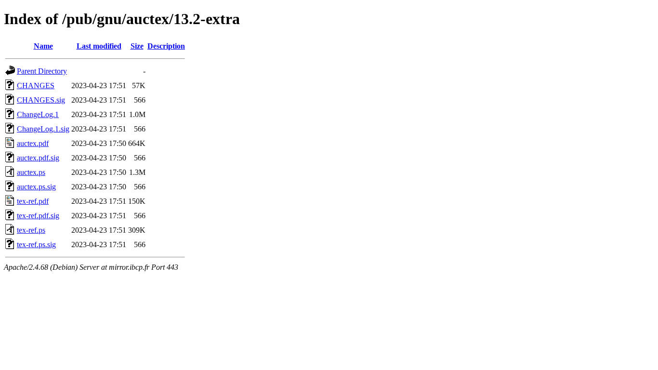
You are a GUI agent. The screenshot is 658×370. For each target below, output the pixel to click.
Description (166, 46)
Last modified (99, 46)
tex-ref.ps (31, 230)
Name (43, 46)
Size (137, 46)
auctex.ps (31, 172)
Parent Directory (42, 71)
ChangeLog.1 (38, 114)
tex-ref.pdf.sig (38, 215)
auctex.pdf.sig (38, 158)
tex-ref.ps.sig (36, 244)
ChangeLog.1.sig (43, 129)
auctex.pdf (33, 143)
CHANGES (35, 85)
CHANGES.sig (41, 100)
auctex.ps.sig (36, 187)
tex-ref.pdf (33, 201)
